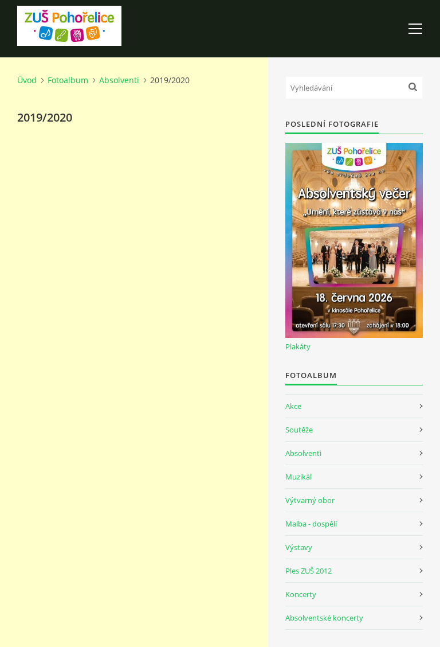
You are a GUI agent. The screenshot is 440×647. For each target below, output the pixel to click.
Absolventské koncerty (324, 618)
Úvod (27, 80)
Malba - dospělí (311, 524)
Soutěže (299, 429)
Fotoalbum (68, 80)
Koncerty (300, 594)
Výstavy (298, 547)
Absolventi (119, 80)
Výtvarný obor (310, 500)
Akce (293, 406)
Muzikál (298, 476)
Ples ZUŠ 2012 (308, 571)
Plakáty (298, 346)
